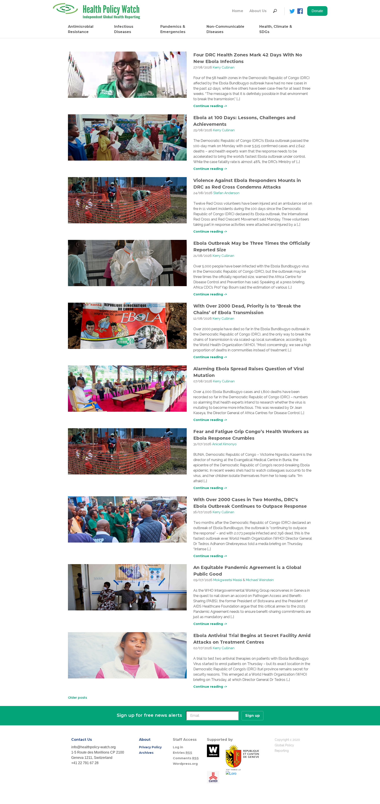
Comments (186, 758)
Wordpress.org (185, 764)
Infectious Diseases (123, 29)
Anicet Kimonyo (224, 444)
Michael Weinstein (260, 580)
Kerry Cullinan (223, 67)
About (144, 739)
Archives (146, 753)
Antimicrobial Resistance (80, 29)
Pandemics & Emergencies (172, 29)
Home (237, 11)
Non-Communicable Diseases (225, 29)
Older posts (77, 698)
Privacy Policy (150, 747)
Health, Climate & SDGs (275, 29)
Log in (178, 747)
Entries (182, 753)
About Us (258, 11)
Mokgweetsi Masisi (227, 580)
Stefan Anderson (226, 193)
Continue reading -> (210, 106)
